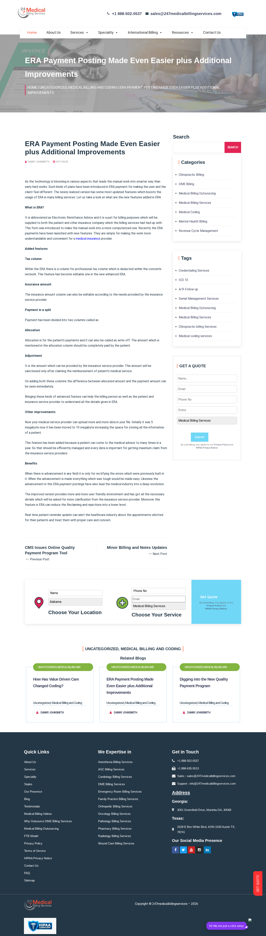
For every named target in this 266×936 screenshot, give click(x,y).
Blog (27, 799)
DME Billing (186, 184)
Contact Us (212, 32)
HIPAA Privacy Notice (207, 448)
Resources (180, 32)
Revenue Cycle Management (198, 231)
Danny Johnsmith (38, 161)
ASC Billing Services (111, 769)
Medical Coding (189, 212)
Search (232, 147)
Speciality (106, 32)
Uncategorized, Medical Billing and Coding (59, 668)
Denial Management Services (199, 298)
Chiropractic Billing (191, 175)
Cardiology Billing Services (115, 776)
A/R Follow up (188, 289)
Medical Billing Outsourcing (197, 193)
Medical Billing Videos (38, 813)
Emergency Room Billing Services (120, 791)
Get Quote (208, 597)
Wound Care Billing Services (116, 843)
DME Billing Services (111, 784)
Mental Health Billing (193, 221)
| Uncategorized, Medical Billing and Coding (77, 87)
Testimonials (32, 806)
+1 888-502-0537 (127, 13)
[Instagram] (199, 849)
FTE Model (31, 836)
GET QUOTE (258, 883)
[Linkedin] (207, 849)
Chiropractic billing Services (198, 326)
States (28, 784)
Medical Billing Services (195, 203)
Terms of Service (35, 850)
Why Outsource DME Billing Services (48, 821)
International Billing (143, 32)
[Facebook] (175, 849)
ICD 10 (183, 280)
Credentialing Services (194, 270)
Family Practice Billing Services (118, 799)
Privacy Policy (221, 444)
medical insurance (88, 238)
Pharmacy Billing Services (115, 828)
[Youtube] (191, 849)
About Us (53, 32)
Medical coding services (195, 336)
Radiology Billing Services (114, 836)
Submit (199, 437)
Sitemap (29, 880)
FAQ (27, 873)
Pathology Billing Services (114, 821)
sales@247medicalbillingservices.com (185, 13)
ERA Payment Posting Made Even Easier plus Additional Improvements (130, 686)
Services (77, 32)
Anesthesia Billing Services (115, 762)
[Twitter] (183, 849)
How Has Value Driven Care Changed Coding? (56, 682)
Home (32, 32)
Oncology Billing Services (114, 813)
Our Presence (33, 791)
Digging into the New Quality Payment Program (204, 682)
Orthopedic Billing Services (115, 806)
